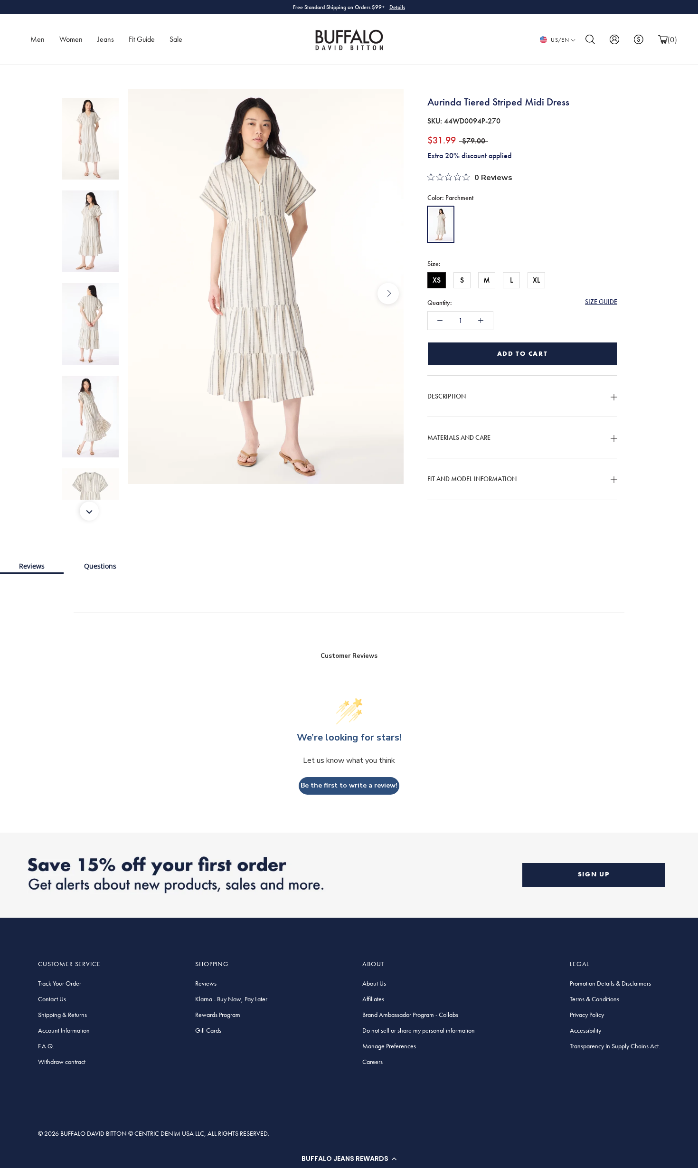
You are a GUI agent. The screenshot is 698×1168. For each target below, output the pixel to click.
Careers (372, 1061)
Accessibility (585, 1030)
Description (446, 396)
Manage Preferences (389, 1046)
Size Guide (601, 301)
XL (536, 280)
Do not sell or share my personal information (418, 1030)
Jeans (105, 39)
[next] (388, 293)
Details (397, 7)
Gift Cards (208, 1030)
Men (37, 39)
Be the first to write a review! (349, 785)
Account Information (64, 1030)
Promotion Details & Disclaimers (610, 983)
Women (71, 39)
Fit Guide (142, 39)
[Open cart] (663, 40)
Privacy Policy (587, 1014)
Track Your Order (59, 983)
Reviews (32, 565)
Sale (176, 39)
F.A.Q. (46, 1046)
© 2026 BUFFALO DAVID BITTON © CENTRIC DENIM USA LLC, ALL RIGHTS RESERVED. (153, 1133)
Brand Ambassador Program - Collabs (410, 1014)
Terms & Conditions (594, 999)
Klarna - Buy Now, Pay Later (231, 999)
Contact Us (52, 999)
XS (437, 280)
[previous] (143, 293)
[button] (349, 1158)
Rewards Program (217, 1014)
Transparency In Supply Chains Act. (615, 1046)
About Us (374, 983)
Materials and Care (458, 437)
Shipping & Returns (62, 1014)
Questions (100, 565)
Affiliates (373, 999)
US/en (560, 40)
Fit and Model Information (472, 479)
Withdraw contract (61, 1061)
